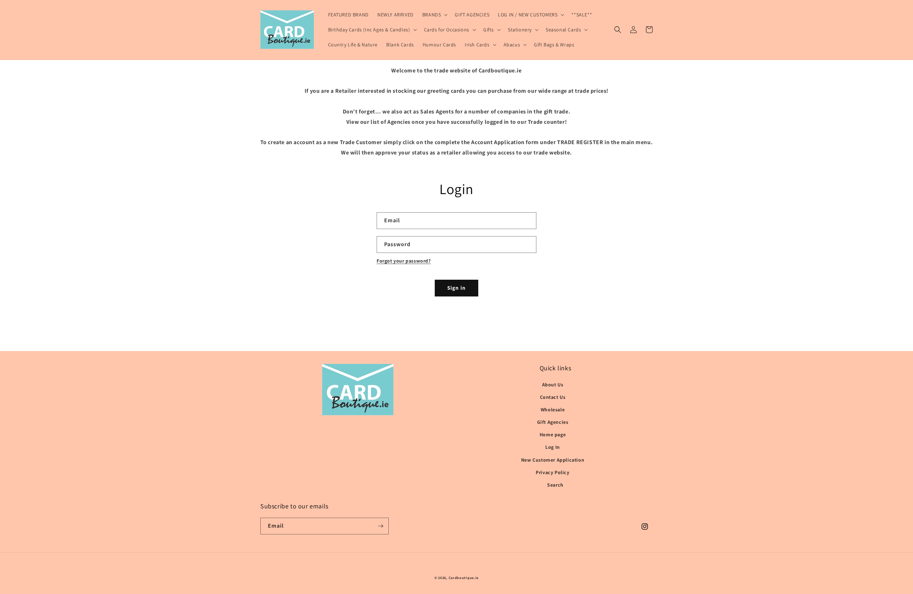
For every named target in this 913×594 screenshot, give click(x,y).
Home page (553, 434)
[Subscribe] (380, 526)
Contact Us (553, 397)
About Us (552, 384)
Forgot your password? (404, 261)
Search (555, 485)
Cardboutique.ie (464, 577)
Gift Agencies (552, 422)
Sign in (456, 287)
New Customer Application (552, 460)
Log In (552, 447)
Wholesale (553, 409)
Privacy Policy (552, 472)
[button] (434, 14)
